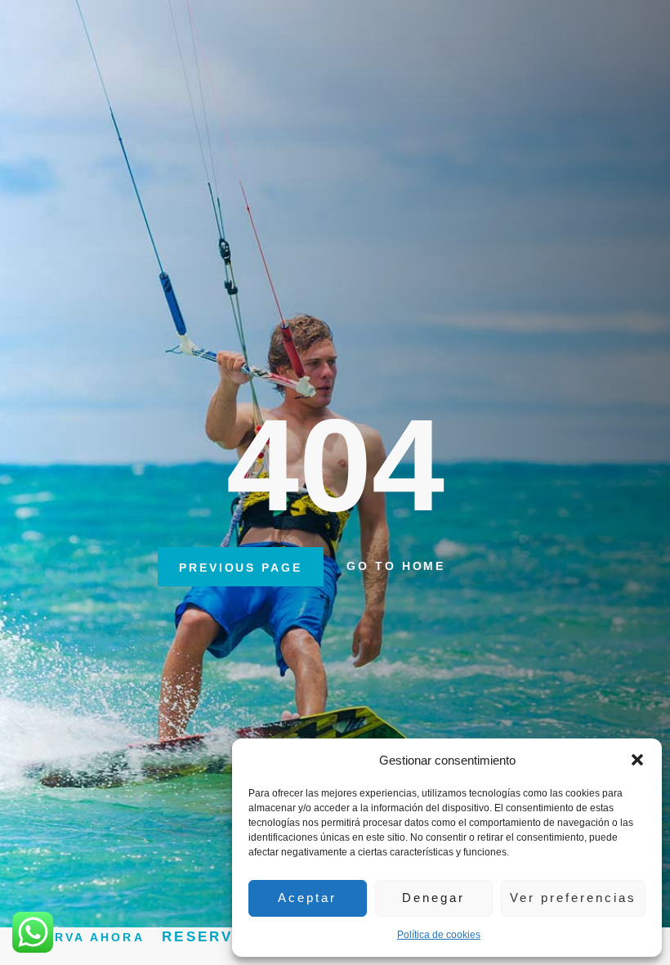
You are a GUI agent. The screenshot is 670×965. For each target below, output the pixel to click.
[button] (637, 760)
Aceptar (307, 897)
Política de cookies (438, 934)
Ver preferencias (573, 897)
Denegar (433, 897)
